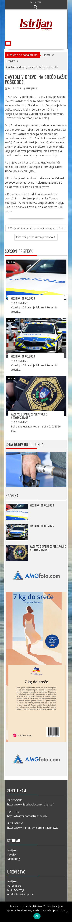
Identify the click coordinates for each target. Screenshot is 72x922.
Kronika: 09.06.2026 (23, 298)
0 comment (20, 303)
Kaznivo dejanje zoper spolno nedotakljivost (29, 416)
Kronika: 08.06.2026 (23, 356)
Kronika (11, 261)
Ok (37, 916)
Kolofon (12, 854)
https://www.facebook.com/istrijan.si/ (30, 804)
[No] (67, 912)
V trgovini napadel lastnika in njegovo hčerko (37, 228)
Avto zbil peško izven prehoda (34, 237)
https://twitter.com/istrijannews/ (27, 816)
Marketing (13, 859)
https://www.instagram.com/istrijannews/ (32, 827)
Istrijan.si (31, 88)
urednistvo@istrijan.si (20, 894)
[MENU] (8, 43)
